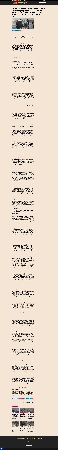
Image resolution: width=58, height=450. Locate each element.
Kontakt (15, 0)
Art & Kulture (31, 4)
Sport (33, 4)
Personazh (21, 4)
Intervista (18, 4)
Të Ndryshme (38, 4)
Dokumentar (24, 4)
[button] (1, 448)
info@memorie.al (29, 441)
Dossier (16, 4)
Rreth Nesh (13, 0)
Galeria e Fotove (27, 4)
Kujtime (35, 4)
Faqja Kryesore (13, 4)
